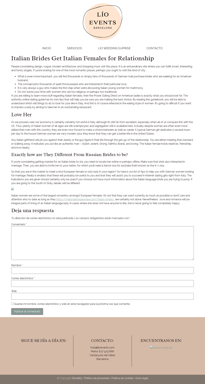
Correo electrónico (23, 278)
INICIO (46, 48)
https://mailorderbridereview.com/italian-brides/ (85, 199)
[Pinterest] (53, 350)
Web (14, 291)
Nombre (16, 265)
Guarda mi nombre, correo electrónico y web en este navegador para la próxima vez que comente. (72, 304)
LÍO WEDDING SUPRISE (114, 48)
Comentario (19, 224)
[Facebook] (35, 350)
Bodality (77, 378)
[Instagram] (44, 350)
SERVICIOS (74, 48)
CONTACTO (155, 48)
